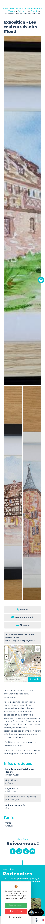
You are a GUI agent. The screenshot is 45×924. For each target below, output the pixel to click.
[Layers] (37, 649)
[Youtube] (32, 851)
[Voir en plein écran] (6, 657)
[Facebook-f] (13, 851)
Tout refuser (16, 911)
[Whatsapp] (26, 851)
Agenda (34, 11)
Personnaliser (16, 917)
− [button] (6, 651)
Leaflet (38, 670)
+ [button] (6, 648)
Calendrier (22, 11)
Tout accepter (16, 905)
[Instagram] (19, 851)
